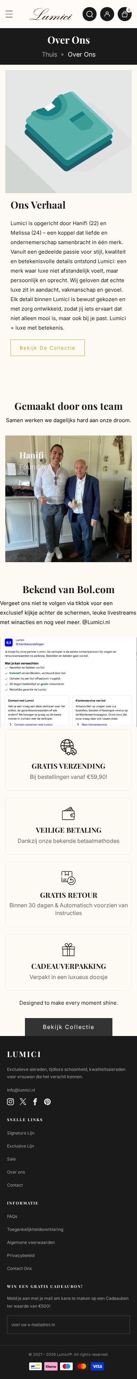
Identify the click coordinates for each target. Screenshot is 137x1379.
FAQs (12, 1216)
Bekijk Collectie (68, 1026)
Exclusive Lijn (20, 1146)
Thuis (49, 54)
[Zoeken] (90, 14)
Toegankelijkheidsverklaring (35, 1229)
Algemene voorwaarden (31, 1242)
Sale (11, 1159)
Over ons (16, 1172)
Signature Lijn (20, 1133)
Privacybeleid (20, 1255)
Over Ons (82, 54)
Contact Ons (19, 1268)
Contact (15, 1185)
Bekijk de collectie (48, 348)
